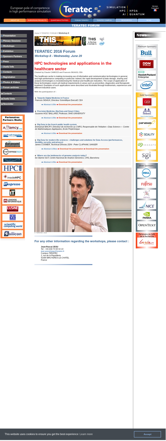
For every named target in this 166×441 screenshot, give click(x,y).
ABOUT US (15, 20)
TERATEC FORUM (49, 33)
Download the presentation (70, 104)
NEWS (148, 20)
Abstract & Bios (51, 149)
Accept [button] (147, 434)
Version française (155, 7)
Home (36, 33)
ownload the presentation (71, 162)
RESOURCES (126, 20)
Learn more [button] (86, 434)
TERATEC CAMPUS (104, 20)
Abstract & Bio (50, 104)
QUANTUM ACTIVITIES (59, 20)
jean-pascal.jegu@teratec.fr (52, 251)
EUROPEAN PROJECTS (37, 20)
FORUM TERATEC (82, 20)
